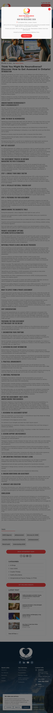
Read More (26, 36)
